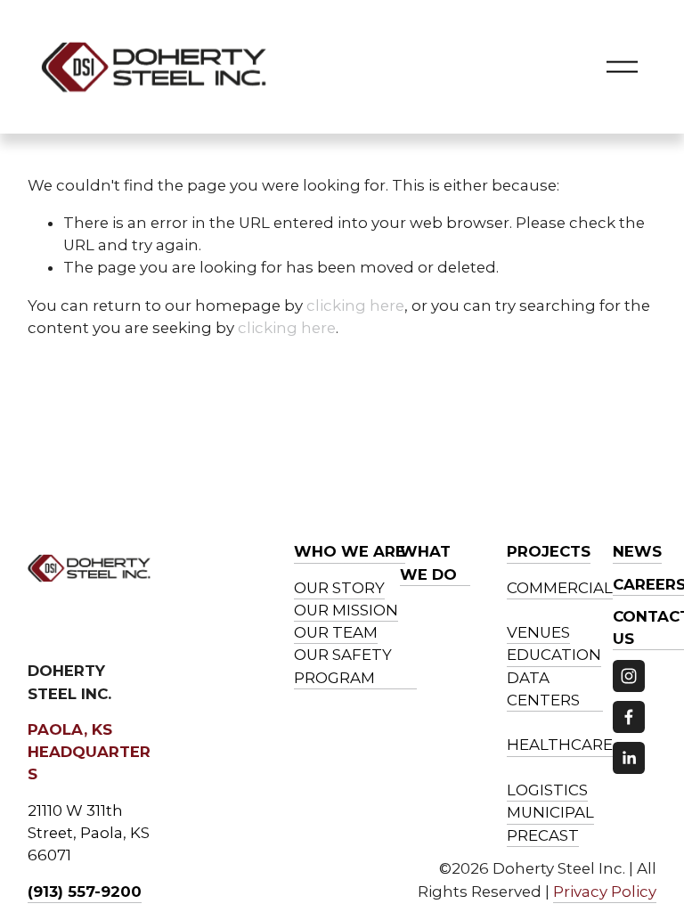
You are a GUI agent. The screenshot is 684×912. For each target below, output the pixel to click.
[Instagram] (629, 676)
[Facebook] (629, 717)
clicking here (355, 305)
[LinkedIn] (629, 758)
